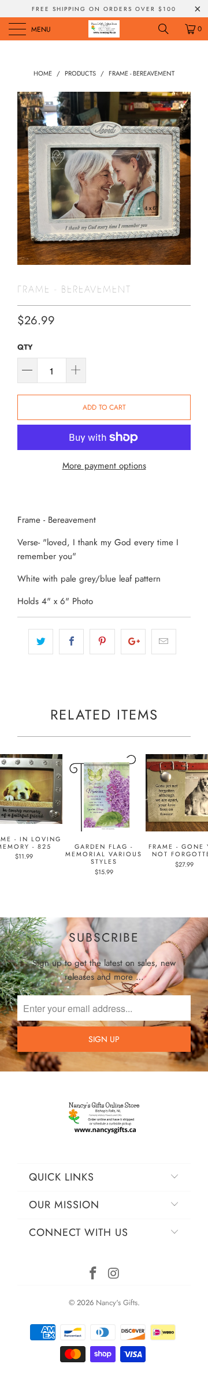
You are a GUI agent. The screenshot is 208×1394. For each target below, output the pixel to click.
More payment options (104, 465)
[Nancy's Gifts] (104, 28)
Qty (25, 347)
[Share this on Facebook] (71, 641)
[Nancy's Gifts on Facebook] (93, 1274)
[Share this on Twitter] (40, 641)
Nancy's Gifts (117, 1302)
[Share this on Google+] (133, 641)
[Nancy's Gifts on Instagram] (113, 1274)
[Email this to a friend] (163, 641)
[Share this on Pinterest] (102, 641)
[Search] (167, 29)
